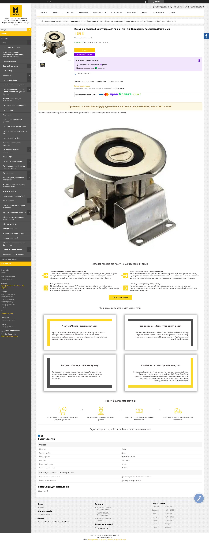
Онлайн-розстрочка (9, 259)
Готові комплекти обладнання (14, 105)
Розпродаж (158, 13)
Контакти (83, 13)
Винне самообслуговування (13, 254)
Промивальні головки (95, 21)
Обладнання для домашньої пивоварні (14, 206)
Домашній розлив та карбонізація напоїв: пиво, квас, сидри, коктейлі (13, 54)
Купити (84, 50)
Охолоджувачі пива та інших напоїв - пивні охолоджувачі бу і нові (14, 91)
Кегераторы (7, 156)
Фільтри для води (10, 224)
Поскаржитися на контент (97, 540)
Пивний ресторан (10, 80)
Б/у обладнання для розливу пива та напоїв (14, 185)
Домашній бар (8, 201)
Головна (43, 13)
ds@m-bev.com (7, 313)
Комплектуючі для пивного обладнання (13, 178)
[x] (42, 436)
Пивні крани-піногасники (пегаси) (12, 120)
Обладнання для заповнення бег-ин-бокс (14, 244)
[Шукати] (29, 29)
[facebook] (39, 436)
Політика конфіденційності (116, 540)
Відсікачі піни (8, 173)
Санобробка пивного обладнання (11, 151)
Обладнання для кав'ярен (13, 250)
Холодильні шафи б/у (11, 238)
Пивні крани (7, 115)
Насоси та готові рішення (12, 161)
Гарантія (131, 13)
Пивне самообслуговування (14, 85)
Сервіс (144, 13)
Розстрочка (116, 13)
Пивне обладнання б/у (12, 47)
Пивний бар (7, 71)
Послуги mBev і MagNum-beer (14, 196)
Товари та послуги (49, 21)
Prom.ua (116, 535)
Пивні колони (8, 110)
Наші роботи (99, 13)
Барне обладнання (10, 66)
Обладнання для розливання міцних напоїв (14, 218)
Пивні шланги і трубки (11, 138)
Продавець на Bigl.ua (104, 537)
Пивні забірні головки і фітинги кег (15, 132)
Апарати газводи (9, 191)
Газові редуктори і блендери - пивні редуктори (14, 167)
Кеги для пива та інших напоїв (14, 212)
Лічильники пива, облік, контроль (12, 144)
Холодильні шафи (10, 229)
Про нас (4, 38)
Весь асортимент (120, 297)
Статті (172, 13)
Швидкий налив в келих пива (14, 126)
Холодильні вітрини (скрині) (13, 233)
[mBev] (16, 11)
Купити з (80, 55)
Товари (4, 43)
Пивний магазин (9, 61)
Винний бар (7, 75)
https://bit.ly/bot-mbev (9, 336)
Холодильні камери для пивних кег (12, 99)
